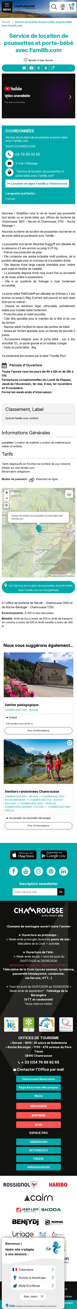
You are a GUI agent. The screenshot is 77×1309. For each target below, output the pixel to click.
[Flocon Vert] (28, 1024)
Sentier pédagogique (21, 705)
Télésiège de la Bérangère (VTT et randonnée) (46, 995)
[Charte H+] (11, 1024)
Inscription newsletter (38, 884)
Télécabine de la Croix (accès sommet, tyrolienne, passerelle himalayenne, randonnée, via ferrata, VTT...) (38, 974)
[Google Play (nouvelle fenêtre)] (53, 854)
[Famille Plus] (47, 1024)
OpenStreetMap (67, 575)
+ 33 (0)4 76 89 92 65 (40, 1062)
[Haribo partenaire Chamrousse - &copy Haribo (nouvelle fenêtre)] (58, 1184)
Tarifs (38, 68)
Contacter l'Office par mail (40, 1069)
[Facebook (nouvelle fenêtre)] (13, 871)
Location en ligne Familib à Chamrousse (39, 183)
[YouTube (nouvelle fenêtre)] (25, 871)
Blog (38, 1124)
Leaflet (53, 575)
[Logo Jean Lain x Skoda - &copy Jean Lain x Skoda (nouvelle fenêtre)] (38, 1210)
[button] (38, 529)
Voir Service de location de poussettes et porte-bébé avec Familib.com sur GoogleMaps (41, 588)
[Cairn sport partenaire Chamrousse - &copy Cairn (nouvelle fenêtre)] (38, 1197)
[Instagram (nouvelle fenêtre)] (38, 871)
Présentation (24, 68)
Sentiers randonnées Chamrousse (32, 791)
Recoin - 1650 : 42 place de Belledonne (39, 1043)
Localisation (45, 68)
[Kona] (54, 1222)
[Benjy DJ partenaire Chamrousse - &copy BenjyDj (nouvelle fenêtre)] (25, 1222)
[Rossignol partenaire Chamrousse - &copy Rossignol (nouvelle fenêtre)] (20, 1184)
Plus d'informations (38, 730)
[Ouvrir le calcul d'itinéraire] (6, 505)
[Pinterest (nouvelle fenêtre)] (51, 871)
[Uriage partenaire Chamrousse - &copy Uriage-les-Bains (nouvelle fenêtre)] (22, 1235)
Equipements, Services (31, 68)
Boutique (38, 1115)
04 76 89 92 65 (27, 154)
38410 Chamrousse (38, 1055)
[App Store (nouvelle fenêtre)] (23, 855)
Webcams (62, 7)
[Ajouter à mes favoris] (69, 656)
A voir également (52, 68)
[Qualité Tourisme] (66, 1024)
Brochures (38, 1106)
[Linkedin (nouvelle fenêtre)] (63, 871)
